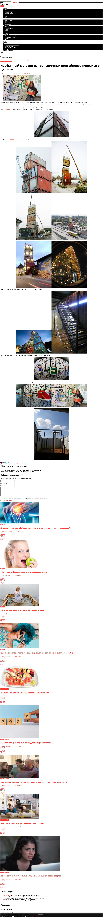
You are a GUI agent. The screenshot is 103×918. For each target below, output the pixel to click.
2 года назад (17, 531)
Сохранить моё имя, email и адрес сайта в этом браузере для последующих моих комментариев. (24, 498)
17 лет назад (18, 73)
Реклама (9, 912)
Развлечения (6, 34)
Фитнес (7, 33)
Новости (5, 8)
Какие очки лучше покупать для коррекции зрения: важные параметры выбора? (37, 653)
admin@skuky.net (33, 916)
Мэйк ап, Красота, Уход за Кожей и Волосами (15, 32)
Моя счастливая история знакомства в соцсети (22, 823)
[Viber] (3, 462)
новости (23, 464)
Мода (6, 30)
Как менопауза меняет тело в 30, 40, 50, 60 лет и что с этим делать (26, 900)
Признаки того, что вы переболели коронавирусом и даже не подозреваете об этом (30, 896)
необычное (17, 464)
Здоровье (7, 29)
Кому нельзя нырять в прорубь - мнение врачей (22, 610)
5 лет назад (16, 613)
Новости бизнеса (9, 11)
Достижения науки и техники (12, 45)
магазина (12, 139)
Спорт (6, 16)
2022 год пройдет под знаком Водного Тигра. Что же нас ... (27, 743)
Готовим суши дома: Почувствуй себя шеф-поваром (24, 692)
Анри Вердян (6, 895)
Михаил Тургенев (6, 656)
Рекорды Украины (9, 49)
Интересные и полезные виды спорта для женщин (22, 899)
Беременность (8, 20)
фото (26, 464)
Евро (6, 9)
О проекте (2, 912)
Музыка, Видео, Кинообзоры (11, 37)
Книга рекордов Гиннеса (10, 47)
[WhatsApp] (4, 462)
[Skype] (6, 462)
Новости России (9, 13)
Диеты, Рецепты (9, 28)
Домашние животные (10, 22)
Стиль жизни (6, 25)
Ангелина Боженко (6, 613)
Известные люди (9, 46)
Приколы (5, 42)
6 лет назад (15, 785)
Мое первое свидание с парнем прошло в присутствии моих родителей (33, 782)
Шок (6, 17)
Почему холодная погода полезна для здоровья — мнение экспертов (26, 898)
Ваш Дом (7, 26)
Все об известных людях (11, 36)
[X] (1, 462)
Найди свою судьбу (4, 739)
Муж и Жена (8, 24)
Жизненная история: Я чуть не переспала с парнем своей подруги (30, 876)
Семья (4, 19)
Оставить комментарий (34, 73)
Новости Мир (8, 12)
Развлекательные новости (11, 39)
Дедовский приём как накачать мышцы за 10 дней (26, 895)
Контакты (15, 912)
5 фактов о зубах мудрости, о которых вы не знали (23, 572)
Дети (6, 21)
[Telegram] (8, 462)
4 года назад (15, 575)
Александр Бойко (6, 575)
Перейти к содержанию (5, 1)
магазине (7, 109)
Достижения (6, 43)
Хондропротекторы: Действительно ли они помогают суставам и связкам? (35, 528)
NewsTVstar (40, 914)
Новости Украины (9, 15)
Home (1, 52)
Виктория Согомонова (6, 73)
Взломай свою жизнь (8, 50)
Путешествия (8, 38)
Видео (4, 41)
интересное (12, 464)
